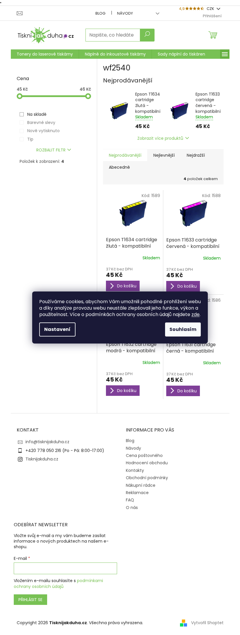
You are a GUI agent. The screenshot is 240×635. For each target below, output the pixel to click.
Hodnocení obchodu (147, 463)
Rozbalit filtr (51, 150)
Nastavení (57, 329)
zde (195, 314)
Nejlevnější (164, 155)
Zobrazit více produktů (160, 138)
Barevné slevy (41, 122)
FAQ (130, 500)
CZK (211, 8)
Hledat (147, 35)
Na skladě (37, 114)
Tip (30, 139)
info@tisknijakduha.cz (47, 442)
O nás (132, 507)
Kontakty (135, 470)
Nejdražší (196, 155)
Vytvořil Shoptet (207, 623)
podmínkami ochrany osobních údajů (58, 583)
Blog (100, 13)
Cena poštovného (144, 455)
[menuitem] (45, 54)
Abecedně (119, 167)
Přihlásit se (30, 600)
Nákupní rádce (140, 485)
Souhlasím (182, 329)
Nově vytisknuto (43, 131)
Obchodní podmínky (147, 478)
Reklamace (137, 493)
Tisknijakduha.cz (41, 459)
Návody (125, 13)
